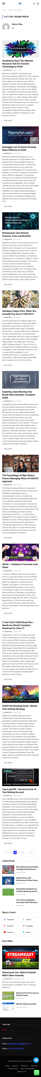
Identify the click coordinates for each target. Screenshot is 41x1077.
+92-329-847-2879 (16, 1049)
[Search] (38, 3)
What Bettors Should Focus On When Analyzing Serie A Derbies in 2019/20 (26, 891)
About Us (15, 1066)
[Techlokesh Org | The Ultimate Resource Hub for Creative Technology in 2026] (20, 49)
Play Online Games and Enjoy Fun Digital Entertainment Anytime (27, 869)
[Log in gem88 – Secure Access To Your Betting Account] (20, 777)
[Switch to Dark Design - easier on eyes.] (34, 4)
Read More (8, 120)
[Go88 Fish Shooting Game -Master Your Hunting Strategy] (20, 694)
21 (30, 852)
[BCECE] (20, 3)
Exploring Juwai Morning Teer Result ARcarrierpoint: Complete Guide (18, 394)
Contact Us (25, 1066)
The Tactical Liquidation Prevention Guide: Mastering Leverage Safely (27, 902)
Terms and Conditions (27, 1068)
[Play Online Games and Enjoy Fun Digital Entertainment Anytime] (8, 869)
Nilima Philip (17, 24)
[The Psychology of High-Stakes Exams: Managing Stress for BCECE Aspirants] (20, 463)
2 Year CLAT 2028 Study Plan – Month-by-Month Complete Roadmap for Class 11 (18, 625)
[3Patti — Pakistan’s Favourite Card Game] (20, 552)
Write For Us (21, 1071)
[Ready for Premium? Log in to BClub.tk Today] (8, 996)
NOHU (4, 1030)
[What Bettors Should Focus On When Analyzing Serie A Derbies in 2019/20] (8, 892)
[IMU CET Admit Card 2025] (8, 1007)
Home (7, 1066)
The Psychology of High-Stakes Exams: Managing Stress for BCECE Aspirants (20, 478)
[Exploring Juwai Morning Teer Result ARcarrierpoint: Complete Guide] (20, 379)
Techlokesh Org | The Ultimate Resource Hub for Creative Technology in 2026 (17, 63)
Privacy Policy (13, 1068)
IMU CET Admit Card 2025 (26, 1004)
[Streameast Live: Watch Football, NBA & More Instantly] (20, 957)
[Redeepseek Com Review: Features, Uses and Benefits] (20, 221)
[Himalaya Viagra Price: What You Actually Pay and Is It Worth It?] (20, 299)
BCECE (30, 1061)
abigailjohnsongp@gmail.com (19, 1044)
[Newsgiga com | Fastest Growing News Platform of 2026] (20, 135)
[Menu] (3, 3)
